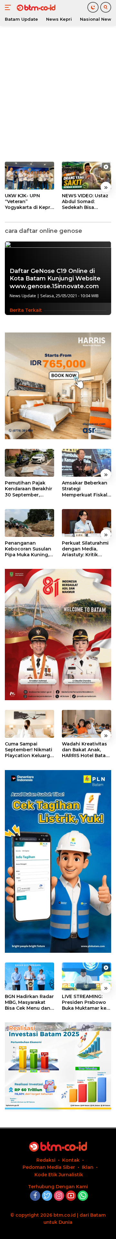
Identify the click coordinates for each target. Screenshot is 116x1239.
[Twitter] (47, 1196)
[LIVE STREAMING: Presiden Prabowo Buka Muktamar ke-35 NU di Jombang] (86, 976)
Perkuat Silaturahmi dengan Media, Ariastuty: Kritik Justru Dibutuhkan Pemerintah (85, 549)
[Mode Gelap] (93, 7)
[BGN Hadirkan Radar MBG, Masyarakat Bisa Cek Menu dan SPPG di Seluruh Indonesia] (29, 976)
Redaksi (45, 1160)
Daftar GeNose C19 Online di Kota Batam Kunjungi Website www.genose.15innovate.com (55, 278)
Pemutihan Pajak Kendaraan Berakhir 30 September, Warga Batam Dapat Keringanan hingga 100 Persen (29, 489)
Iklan (87, 1167)
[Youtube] (71, 1196)
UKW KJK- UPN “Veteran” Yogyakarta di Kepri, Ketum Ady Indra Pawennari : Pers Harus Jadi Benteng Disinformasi (29, 202)
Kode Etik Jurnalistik (58, 1175)
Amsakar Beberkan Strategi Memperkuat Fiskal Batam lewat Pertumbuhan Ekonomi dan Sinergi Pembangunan (84, 489)
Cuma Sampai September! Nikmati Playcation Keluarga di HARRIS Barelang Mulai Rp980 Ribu (29, 750)
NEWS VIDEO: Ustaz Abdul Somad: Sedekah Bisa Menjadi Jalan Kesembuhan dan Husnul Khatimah (85, 202)
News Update (23, 296)
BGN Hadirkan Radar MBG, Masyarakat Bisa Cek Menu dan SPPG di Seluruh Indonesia (29, 1002)
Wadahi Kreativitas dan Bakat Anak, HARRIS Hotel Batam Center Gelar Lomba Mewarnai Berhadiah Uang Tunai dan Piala (86, 750)
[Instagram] (59, 1196)
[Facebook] (35, 1196)
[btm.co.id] (35, 7)
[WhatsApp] (83, 1196)
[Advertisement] (58, 94)
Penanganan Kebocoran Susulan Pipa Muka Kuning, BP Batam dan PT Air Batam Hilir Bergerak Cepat (29, 549)
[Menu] (9, 7)
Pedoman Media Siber (49, 1167)
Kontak (71, 1160)
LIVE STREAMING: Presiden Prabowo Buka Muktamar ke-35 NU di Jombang (85, 1002)
